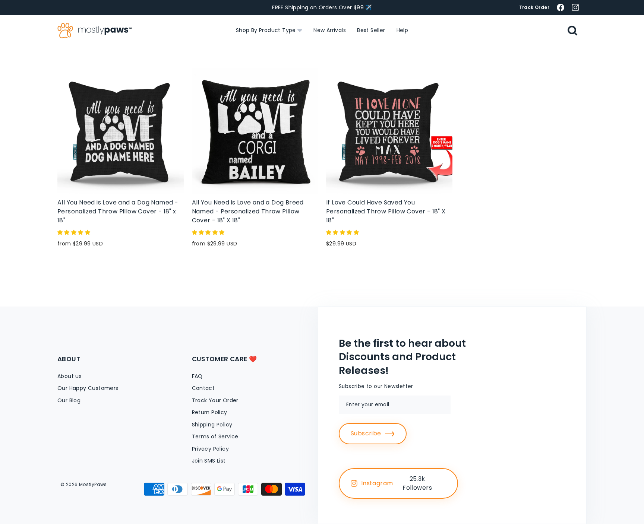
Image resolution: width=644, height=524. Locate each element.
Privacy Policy (210, 448)
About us (69, 376)
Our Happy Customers (88, 388)
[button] (74, 232)
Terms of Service (215, 436)
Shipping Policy (212, 424)
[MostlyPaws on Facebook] (560, 7)
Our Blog (68, 400)
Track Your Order (215, 400)
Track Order (534, 7)
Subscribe (366, 433)
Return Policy (209, 412)
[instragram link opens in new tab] (444, 483)
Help (402, 30)
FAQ (197, 376)
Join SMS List (209, 460)
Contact (203, 388)
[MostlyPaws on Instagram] (575, 7)
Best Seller (371, 30)
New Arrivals (329, 30)
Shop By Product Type (266, 30)
